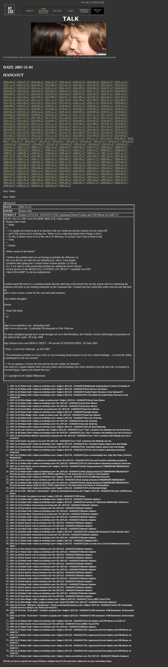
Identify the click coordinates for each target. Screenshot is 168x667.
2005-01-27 (93, 164)
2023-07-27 (23, 93)
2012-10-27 (65, 135)
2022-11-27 (9, 96)
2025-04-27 (107, 85)
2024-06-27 (121, 87)
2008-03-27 (65, 153)
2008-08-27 (121, 150)
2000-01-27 (51, 185)
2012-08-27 (93, 135)
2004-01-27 (9, 170)
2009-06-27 (107, 147)
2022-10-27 (23, 96)
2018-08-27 (93, 111)
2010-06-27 (66, 144)
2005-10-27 (93, 162)
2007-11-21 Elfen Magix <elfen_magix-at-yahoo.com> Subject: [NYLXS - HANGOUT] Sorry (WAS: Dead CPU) (60, 599)
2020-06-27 (37, 105)
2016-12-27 (121, 117)
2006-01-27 (51, 162)
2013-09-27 (37, 132)
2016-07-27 (65, 120)
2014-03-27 (79, 129)
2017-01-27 (107, 117)
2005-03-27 (65, 164)
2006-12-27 (23, 159)
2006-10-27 (51, 159)
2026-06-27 (37, 82)
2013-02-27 (9, 135)
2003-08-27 (79, 170)
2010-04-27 (94, 144)
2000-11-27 (37, 182)
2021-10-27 (65, 99)
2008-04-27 (51, 153)
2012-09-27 (79, 135)
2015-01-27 (65, 126)
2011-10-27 (106, 138)
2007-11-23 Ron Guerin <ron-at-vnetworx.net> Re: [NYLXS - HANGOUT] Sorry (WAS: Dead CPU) (54, 624)
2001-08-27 (37, 179)
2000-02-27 (37, 185)
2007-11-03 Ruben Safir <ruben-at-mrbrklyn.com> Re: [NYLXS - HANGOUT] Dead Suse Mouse (53, 403)
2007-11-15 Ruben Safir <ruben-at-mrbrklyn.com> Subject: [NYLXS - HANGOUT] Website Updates (55, 499)
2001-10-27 (9, 179)
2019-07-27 (65, 108)
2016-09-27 (37, 120)
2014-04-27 (65, 129)
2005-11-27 (79, 162)
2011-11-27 (93, 138)
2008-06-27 (23, 153)
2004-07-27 (51, 167)
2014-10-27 (107, 126)
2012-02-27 (51, 138)
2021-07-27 (107, 99)
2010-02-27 (122, 144)
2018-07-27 (107, 111)
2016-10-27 (23, 120)
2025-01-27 (23, 87)
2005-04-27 (51, 164)
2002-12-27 (65, 173)
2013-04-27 (107, 132)
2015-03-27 (37, 126)
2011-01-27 (100, 141)
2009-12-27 (23, 147)
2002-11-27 (79, 173)
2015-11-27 (51, 123)
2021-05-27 (9, 102)
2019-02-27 (9, 111)
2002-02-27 (79, 176)
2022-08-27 (51, 96)
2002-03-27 (65, 176)
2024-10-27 (65, 87)
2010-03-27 (108, 144)
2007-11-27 (121, 153)
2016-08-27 (51, 120)
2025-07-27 (65, 85)
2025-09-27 (37, 85)
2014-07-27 (23, 129)
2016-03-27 (121, 120)
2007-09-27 (23, 156)
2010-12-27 (114, 141)
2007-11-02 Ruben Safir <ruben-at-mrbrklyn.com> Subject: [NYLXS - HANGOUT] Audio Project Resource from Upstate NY (66, 392)
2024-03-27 (37, 90)
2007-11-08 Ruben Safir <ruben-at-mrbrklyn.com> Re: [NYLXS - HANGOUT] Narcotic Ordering (53, 424)
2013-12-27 (121, 129)
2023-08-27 (9, 93)
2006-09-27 (65, 159)
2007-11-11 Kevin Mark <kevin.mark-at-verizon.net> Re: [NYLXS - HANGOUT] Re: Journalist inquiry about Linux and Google (67, 447)
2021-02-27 (51, 102)
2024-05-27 (9, 90)
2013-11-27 (9, 132)
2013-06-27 (79, 132)
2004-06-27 (65, 167)
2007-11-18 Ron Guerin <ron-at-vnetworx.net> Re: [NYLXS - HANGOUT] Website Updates (51, 555)
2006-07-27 (93, 159)
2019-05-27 (93, 108)
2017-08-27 (9, 117)
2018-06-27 (121, 111)
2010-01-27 (9, 147)
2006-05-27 (121, 159)
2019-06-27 (79, 108)
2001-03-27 (107, 179)
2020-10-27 (107, 102)
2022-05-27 (93, 96)
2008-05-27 (37, 153)
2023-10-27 (107, 90)
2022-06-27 (79, 96)
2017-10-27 (107, 114)
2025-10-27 (23, 85)
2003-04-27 (9, 173)
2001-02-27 (121, 179)
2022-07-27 (65, 96)
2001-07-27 (51, 179)
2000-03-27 (23, 185)
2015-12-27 (37, 123)
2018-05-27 (9, 114)
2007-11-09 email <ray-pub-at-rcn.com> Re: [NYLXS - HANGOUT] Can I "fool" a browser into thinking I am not (60, 441)
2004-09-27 (23, 167)
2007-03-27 (107, 156)
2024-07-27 (107, 87)
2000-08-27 (79, 182)
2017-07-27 (23, 117)
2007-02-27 (121, 156)
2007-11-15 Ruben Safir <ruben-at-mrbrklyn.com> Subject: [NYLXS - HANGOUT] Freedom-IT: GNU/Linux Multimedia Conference (69, 502)
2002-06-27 (23, 176)
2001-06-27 (65, 179)
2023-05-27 (51, 93)
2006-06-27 (107, 159)
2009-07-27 (93, 147)
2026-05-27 (51, 82)
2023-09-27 (121, 90)
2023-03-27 (79, 93)
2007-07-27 (51, 156)
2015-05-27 (9, 126)
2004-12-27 (107, 164)
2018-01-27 (65, 114)
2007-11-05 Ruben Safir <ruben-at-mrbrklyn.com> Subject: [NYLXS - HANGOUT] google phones (54, 412)
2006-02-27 (37, 162)
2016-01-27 (23, 123)
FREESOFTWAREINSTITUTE (43, 11)
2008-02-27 (79, 153)
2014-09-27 (121, 126)
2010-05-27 (80, 144)
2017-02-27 (93, 117)
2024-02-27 (51, 90)
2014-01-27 (107, 129)
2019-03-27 (121, 108)
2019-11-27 (9, 108)
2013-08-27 (51, 132)
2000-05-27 (121, 182)
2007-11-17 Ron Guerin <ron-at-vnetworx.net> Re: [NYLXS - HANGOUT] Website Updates (51, 549)
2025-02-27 (9, 87)
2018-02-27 (51, 114)
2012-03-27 (37, 138)
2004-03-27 (107, 167)
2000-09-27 (65, 182)
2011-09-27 (120, 138)
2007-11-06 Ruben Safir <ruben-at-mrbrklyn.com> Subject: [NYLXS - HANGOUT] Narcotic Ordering (56, 418)
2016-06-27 (79, 120)
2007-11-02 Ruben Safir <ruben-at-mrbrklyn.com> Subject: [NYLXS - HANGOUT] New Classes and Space (58, 389)
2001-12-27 (107, 176)
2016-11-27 (9, 120)
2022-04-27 (107, 96)
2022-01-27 (23, 99)
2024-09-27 (79, 87)
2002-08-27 (121, 173)
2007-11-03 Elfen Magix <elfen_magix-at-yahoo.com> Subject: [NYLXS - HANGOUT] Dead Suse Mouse (57, 400)
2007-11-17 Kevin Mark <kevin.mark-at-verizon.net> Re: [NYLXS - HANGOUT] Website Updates (54, 535)
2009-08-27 (79, 147)
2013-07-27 (65, 132)
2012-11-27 (51, 135)
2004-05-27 (79, 167)
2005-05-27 (37, 164)
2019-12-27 (121, 105)
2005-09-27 (107, 162)
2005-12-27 (65, 162)
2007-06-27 (65, 156)
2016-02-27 (9, 123)
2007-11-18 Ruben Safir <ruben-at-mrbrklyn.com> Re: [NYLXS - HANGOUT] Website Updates (53, 561)
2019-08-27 (51, 108)
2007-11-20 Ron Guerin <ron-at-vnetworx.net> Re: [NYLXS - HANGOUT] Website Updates (51, 596)
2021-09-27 (79, 99)
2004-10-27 (9, 167)
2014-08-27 (9, 129)
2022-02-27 (9, 99)
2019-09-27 (37, 108)
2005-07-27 (9, 164)
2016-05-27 (93, 120)
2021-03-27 (37, 102)
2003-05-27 (121, 170)
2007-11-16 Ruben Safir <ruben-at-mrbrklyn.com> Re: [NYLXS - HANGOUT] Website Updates (53, 511)
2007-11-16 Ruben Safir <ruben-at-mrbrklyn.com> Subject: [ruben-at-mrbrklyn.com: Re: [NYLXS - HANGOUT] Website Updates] (69, 656)
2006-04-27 (9, 162)
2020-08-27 (9, 105)
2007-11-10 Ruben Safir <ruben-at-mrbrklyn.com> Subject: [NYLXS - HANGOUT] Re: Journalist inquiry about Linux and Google (68, 444)
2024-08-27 (93, 87)
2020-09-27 (121, 102)
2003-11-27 (37, 170)
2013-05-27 (93, 132)
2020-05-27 (51, 105)
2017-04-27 (65, 117)
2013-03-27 (121, 132)
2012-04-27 (23, 138)
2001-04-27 (93, 179)
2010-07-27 (52, 144)
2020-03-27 (79, 105)
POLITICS (57, 11)
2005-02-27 (79, 164)
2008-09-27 (107, 150)
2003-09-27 (65, 170)
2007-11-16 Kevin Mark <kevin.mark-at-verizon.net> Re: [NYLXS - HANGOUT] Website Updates (54, 514)
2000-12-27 (23, 182)
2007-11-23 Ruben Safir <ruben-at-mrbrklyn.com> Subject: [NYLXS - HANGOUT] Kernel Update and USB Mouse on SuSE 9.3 (67, 621)
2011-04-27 (58, 141)
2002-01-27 (93, 176)
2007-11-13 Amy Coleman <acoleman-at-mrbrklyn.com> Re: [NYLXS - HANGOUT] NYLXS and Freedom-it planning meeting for (68, 460)
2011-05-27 (45, 141)
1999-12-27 (65, 185)
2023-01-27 (107, 93)
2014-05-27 (51, 129)
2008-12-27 (65, 150)
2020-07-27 (23, 105)
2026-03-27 (79, 82)
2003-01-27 (51, 173)
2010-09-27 (24, 144)
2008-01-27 (93, 153)
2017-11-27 (93, 114)
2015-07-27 (107, 123)
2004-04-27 (93, 167)
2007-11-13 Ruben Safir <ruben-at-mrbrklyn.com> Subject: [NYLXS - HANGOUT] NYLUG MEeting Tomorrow (60, 477)
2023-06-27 (37, 93)
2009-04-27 (9, 150)
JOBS (70, 11)
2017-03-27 (79, 117)
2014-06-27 (37, 129)
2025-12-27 (121, 82)
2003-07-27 (93, 170)
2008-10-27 (93, 150)
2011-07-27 (17, 141)
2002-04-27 (51, 176)
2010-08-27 (38, 144)
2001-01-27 (9, 182)
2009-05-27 (121, 147)
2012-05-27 (9, 138)
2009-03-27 (23, 150)
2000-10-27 (51, 182)
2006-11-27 (37, 159)
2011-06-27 (31, 141)
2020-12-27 (79, 102)
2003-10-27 (51, 170)
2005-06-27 (23, 164)
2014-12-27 (79, 126)
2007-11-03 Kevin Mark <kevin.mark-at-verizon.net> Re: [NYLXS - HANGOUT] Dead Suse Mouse (54, 409)
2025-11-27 (9, 85)
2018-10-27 (65, 111)
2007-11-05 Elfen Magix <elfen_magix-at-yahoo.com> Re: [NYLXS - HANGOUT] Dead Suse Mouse (55, 415)
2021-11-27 (51, 99)
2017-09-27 (121, 114)
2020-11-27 (93, 102)
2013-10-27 (23, 132)
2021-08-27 (93, 99)
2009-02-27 (37, 150)
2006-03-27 (23, 162)
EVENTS (29, 11)
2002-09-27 (107, 173)
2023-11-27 (93, 90)
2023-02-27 (93, 93)
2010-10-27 (10, 144)
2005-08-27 (121, 162)
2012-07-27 (107, 135)
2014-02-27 (93, 129)
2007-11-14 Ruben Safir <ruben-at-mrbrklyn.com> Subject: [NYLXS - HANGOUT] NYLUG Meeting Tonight (58, 488)
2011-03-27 (72, 141)
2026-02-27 (93, 82)
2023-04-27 (65, 93)
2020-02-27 (93, 105)
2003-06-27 (107, 170)
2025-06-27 (79, 85)
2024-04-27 (23, 90)
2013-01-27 (23, 135)
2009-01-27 (51, 150)
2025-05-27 (93, 85)
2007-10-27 (9, 156)
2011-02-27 (86, 141)
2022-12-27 (121, 93)
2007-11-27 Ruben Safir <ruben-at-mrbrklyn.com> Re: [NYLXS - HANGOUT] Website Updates (53, 627)
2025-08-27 (51, 85)
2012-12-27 (37, 135)
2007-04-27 (93, 156)
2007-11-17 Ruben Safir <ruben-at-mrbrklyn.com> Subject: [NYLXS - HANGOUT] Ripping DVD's (54, 541)
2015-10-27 (65, 123)
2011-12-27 (79, 138)
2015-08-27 (93, 123)
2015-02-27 (51, 126)
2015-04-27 (23, 126)
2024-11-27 (51, 87)
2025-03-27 (121, 85)
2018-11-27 (51, 111)
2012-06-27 (121, 135)
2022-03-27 (121, 96)
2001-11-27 (121, 176)
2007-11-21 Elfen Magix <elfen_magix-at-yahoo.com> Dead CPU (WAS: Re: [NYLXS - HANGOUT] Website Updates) (63, 602)
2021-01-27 (65, 102)
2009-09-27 (65, 147)
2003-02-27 (37, 173)
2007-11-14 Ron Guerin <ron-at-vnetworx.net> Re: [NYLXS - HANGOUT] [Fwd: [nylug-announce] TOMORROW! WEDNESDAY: (67, 480)
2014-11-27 (93, 126)
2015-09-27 (79, 123)
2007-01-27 (9, 159)
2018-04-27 (23, 114)
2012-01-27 (65, 138)
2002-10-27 (93, 173)
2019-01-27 (23, 111)
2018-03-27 (37, 114)
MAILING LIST (97, 11)
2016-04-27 (107, 120)
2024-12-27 (37, 87)
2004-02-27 (121, 167)
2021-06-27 (121, 99)
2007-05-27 (79, 156)
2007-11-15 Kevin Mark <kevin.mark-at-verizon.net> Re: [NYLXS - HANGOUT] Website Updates (54, 505)
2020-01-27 (107, 105)
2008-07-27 (9, 153)
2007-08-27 (37, 156)
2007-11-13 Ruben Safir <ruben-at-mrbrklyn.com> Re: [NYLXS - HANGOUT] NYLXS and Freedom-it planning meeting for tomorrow (70, 463)
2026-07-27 (23, 82)
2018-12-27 (37, 111)
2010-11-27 (128, 141)
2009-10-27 (51, 147)
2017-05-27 (51, 117)
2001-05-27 (79, 179)
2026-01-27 (107, 82)
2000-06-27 (107, 182)
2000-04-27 (9, 185)
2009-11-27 (37, 147)
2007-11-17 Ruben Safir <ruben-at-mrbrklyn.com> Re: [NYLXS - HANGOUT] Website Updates (53, 538)
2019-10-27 (23, 108)
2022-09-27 (37, 96)
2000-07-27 (93, 182)
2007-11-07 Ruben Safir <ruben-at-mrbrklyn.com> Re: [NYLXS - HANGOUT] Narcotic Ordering (53, 421)
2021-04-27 (23, 102)
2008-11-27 (79, 150)
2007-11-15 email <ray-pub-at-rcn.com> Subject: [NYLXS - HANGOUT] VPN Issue (47, 496)
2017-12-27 (79, 114)
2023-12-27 (79, 90)
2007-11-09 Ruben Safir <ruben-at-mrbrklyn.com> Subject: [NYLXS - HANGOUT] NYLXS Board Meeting (57, 427)
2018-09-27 (79, 111)
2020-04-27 (65, 105)
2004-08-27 (37, 167)
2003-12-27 (23, 170)
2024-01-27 (65, 90)
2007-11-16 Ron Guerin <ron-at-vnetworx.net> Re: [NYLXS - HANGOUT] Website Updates (51, 508)
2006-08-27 (79, 159)
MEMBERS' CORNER (84, 11)
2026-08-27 (9, 82)
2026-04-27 (65, 82)
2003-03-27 (23, 173)
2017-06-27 (37, 117)
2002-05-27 (37, 176)
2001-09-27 (23, 179)
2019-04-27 (107, 108)
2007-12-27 (107, 153)
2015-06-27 (121, 123)
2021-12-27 (37, 99)
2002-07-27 (9, 176)
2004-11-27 (121, 164)
